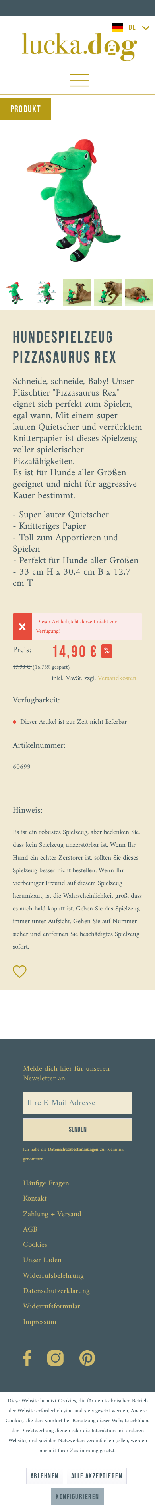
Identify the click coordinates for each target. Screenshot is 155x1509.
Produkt (25, 109)
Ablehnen (45, 1476)
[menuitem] (79, 82)
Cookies (35, 1245)
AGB (30, 1229)
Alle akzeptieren (97, 1476)
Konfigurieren (77, 1496)
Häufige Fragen (46, 1183)
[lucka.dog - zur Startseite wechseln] (80, 47)
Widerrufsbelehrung (53, 1276)
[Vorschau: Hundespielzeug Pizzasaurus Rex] (15, 292)
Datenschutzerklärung (56, 1291)
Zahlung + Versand (52, 1214)
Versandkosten (117, 678)
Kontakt (35, 1198)
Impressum (39, 1322)
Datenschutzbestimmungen (73, 1150)
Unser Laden (42, 1260)
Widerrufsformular (51, 1306)
